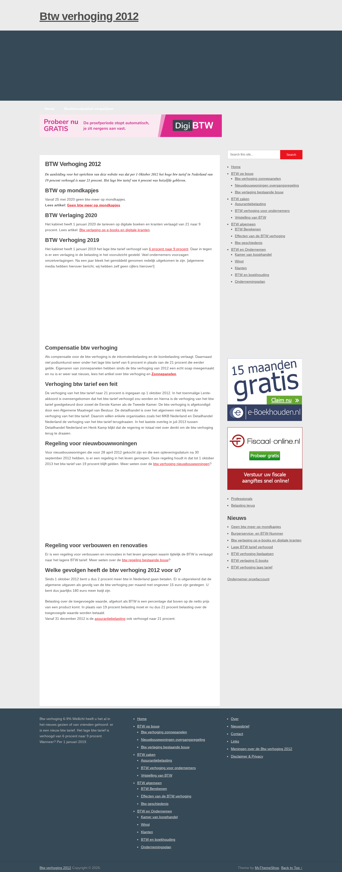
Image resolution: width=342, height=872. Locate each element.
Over (235, 719)
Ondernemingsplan (250, 281)
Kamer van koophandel (253, 254)
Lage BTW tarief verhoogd (252, 547)
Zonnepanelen (163, 374)
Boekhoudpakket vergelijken (88, 109)
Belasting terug (243, 505)
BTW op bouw (242, 174)
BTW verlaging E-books (249, 560)
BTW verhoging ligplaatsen (252, 554)
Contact (237, 734)
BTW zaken (240, 199)
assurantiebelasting (110, 619)
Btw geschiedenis (248, 243)
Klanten (241, 268)
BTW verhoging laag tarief (251, 567)
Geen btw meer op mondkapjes (93, 205)
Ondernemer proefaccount (248, 579)
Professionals (241, 499)
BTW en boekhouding (252, 275)
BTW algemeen (243, 224)
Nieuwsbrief (240, 726)
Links (235, 741)
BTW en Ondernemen (248, 249)
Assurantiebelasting (250, 204)
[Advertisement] (171, 66)
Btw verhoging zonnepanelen (258, 179)
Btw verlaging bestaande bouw (259, 192)
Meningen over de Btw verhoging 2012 (261, 749)
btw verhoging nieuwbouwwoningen (181, 464)
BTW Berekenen (248, 229)
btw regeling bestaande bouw (145, 560)
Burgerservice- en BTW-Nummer (257, 533)
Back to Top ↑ (291, 868)
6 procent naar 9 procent (168, 249)
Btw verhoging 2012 (89, 16)
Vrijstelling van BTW (250, 217)
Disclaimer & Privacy (247, 756)
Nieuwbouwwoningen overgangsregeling (267, 185)
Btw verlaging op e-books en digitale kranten (114, 230)
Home (49, 109)
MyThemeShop (267, 868)
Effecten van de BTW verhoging (260, 236)
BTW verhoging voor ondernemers (262, 211)
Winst (239, 261)
